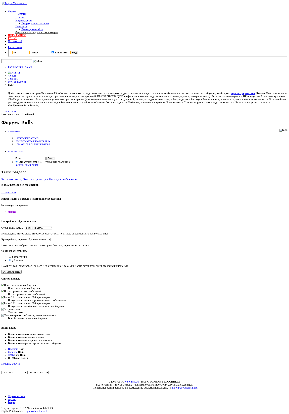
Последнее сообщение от (63, 179)
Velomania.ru (132, 381)
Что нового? (15, 41)
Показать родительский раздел (32, 144)
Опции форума (23, 20)
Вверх (11, 402)
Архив (12, 399)
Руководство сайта (32, 29)
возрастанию (19, 256)
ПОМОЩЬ (21, 14)
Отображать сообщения (56, 161)
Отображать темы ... (12, 227)
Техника (13, 78)
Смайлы (12, 352)
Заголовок (7, 179)
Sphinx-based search (36, 411)
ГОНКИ (12, 38)
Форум (12, 11)
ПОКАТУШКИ (17, 35)
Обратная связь (16, 396)
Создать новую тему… (27, 137)
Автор (18, 179)
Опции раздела (14, 131)
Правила (20, 17)
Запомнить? (61, 52)
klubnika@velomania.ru (185, 387)
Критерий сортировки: (14, 239)
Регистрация (15, 47)
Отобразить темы (28, 161)
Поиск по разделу (15, 151)
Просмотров (41, 179)
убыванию (18, 260)
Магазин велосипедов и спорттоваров (36, 32)
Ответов (27, 179)
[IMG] (11, 355)
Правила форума (10, 363)
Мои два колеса (17, 81)
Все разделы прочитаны (35, 23)
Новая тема (8, 111)
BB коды (13, 349)
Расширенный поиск (20, 66)
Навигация (21, 26)
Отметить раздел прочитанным (32, 141)
